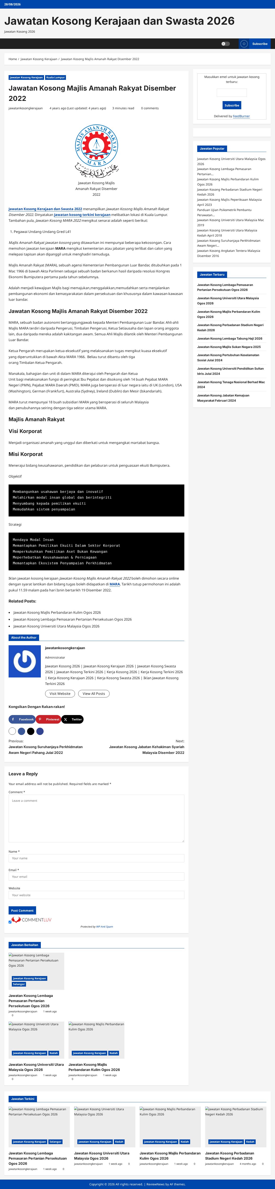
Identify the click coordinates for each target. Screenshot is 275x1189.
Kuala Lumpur (55, 77)
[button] (12, 731)
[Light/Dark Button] (225, 43)
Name (14, 851)
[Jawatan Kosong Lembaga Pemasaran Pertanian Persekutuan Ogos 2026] (36, 971)
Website (14, 888)
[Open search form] (234, 43)
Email (14, 870)
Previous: (46, 747)
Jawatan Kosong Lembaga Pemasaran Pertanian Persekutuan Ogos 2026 (31, 1000)
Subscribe (259, 43)
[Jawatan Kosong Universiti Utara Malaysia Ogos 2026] (36, 1040)
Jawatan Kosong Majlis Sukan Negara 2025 (229, 347)
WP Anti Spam (104, 926)
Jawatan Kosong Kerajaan (26, 77)
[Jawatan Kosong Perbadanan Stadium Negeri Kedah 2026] (235, 1127)
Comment (17, 792)
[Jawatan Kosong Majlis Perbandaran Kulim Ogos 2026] (96, 1040)
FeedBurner (241, 116)
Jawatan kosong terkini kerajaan (82, 214)
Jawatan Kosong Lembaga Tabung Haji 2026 (229, 338)
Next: (146, 747)
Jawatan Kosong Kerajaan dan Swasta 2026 (119, 20)
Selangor (19, 984)
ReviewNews (156, 1184)
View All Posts (94, 693)
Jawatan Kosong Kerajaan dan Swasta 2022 (45, 209)
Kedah (54, 1053)
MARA (115, 584)
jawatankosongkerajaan (26, 108)
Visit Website (60, 693)
